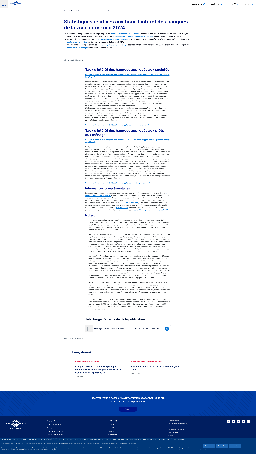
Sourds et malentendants (176, 423)
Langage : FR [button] (231, 4)
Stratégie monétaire (53, 428)
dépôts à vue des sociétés (77, 42)
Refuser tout (222, 446)
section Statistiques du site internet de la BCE (150, 210)
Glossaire (171, 435)
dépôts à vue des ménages (77, 48)
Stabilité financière (114, 428)
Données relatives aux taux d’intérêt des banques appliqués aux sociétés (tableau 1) (117, 125)
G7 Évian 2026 (112, 421)
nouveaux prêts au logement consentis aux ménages (133, 36)
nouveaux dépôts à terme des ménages (113, 45)
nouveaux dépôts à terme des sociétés (112, 39)
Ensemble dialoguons (54, 421)
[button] (248, 4)
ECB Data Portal (122, 207)
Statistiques (111, 431)
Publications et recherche (55, 431)
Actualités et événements (55, 434)
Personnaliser (235, 446)
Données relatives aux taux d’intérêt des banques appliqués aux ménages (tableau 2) (117, 183)
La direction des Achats (176, 430)
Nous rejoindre (112, 434)
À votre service (112, 424)
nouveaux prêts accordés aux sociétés (125, 34)
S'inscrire (128, 409)
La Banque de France (54, 424)
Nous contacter (173, 421)
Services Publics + (174, 432)
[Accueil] (18, 424)
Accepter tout (209, 446)
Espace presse (173, 427)
